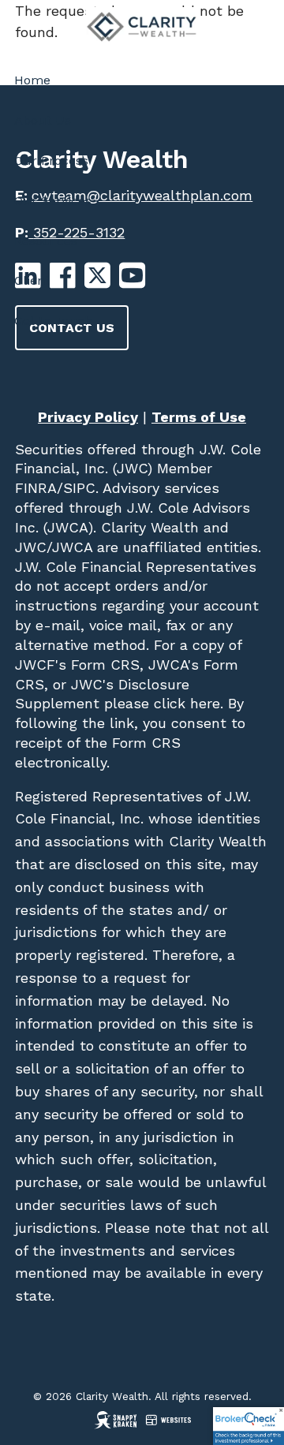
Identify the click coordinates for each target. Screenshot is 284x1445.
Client (32, 280)
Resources (45, 240)
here (202, 703)
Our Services (53, 200)
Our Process (51, 160)
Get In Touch (53, 320)
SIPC (79, 488)
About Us (42, 120)
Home (32, 80)
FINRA (36, 488)
